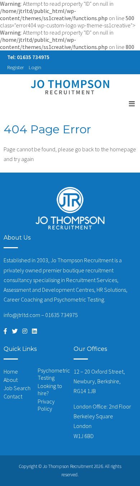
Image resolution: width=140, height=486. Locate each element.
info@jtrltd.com (22, 314)
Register (15, 67)
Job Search (17, 388)
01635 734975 (61, 314)
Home (11, 371)
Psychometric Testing (54, 374)
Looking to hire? (50, 389)
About (11, 379)
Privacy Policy (46, 405)
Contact (13, 396)
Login (35, 67)
